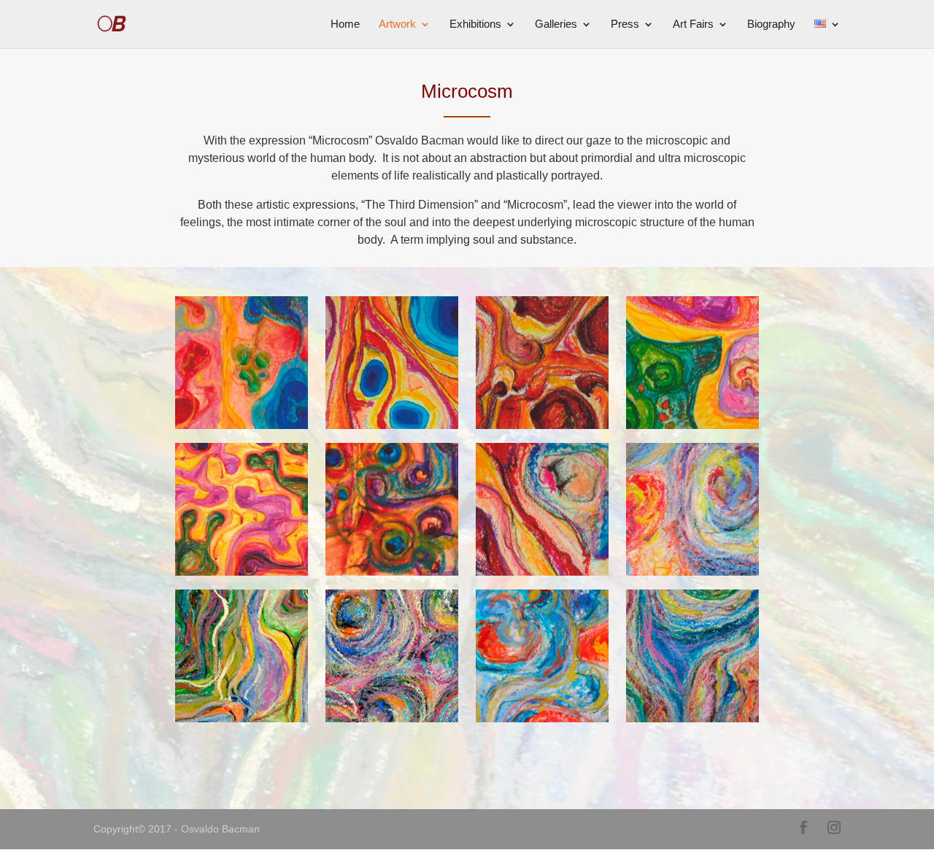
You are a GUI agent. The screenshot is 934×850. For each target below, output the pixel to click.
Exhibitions (475, 24)
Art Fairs (693, 24)
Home (345, 24)
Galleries (556, 24)
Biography (771, 24)
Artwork (397, 24)
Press (625, 24)
